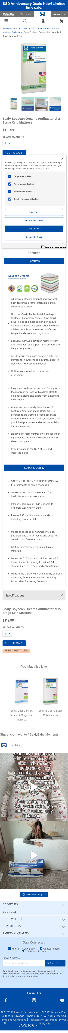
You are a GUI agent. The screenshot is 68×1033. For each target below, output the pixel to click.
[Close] (62, 158)
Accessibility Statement (43, 1019)
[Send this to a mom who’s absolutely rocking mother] (34, 787)
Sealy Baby (42, 14)
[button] (61, 21)
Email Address (11, 958)
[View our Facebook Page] (6, 1000)
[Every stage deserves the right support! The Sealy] (34, 855)
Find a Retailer (16, 650)
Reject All (34, 212)
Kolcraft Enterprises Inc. (25, 1012)
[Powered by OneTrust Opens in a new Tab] (53, 246)
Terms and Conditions (13, 1019)
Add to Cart (14, 152)
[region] (34, 201)
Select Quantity (14, 137)
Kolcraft (8, 14)
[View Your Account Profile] (43, 22)
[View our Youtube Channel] (62, 1000)
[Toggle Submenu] (62, 904)
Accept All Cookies (34, 220)
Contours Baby (25, 14)
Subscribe (55, 963)
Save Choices (34, 229)
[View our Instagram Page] (34, 1000)
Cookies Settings (34, 237)
